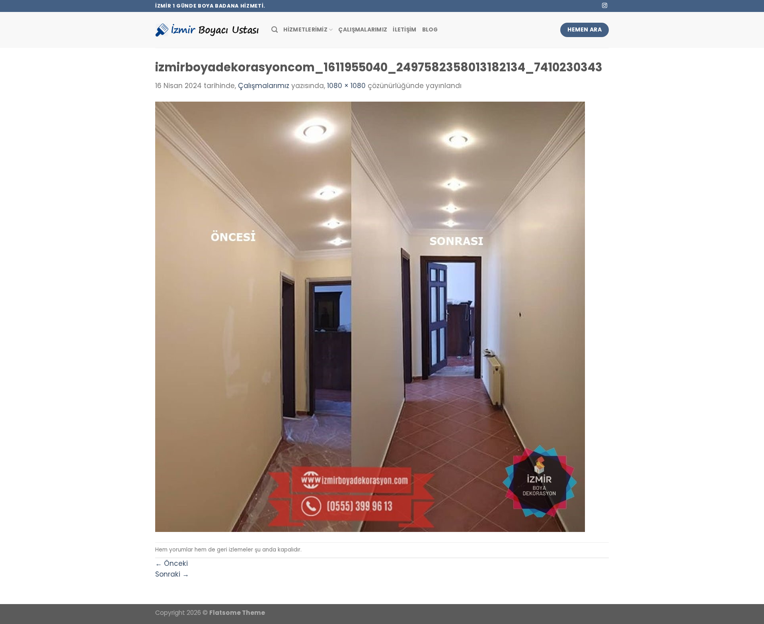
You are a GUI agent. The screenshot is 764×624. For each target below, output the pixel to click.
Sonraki (172, 574)
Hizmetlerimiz (305, 29)
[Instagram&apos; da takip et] (604, 6)
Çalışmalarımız (362, 29)
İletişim (404, 29)
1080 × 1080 (346, 85)
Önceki (171, 563)
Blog (430, 29)
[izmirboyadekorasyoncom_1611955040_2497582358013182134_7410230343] (370, 316)
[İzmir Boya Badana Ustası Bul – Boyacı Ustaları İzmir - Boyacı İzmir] (207, 30)
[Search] (274, 30)
